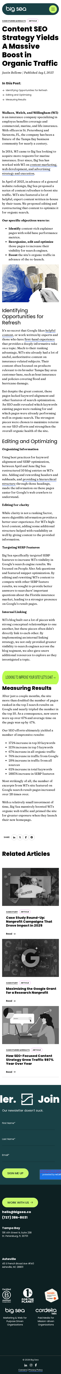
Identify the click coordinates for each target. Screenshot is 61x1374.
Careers (22, 1369)
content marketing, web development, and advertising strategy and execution (29, 169)
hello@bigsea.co (16, 1212)
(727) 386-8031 (14, 1217)
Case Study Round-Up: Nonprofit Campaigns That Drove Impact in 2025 (29, 921)
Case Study (12, 912)
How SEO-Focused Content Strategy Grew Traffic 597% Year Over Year (30, 1060)
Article (33, 21)
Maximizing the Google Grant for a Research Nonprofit (31, 990)
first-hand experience (40, 339)
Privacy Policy (36, 1369)
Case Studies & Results (14, 21)
